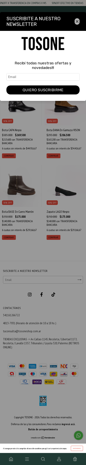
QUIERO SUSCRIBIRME (43, 90)
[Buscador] (43, 459)
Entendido (77, 448)
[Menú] (27, 459)
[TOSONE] (11, 459)
